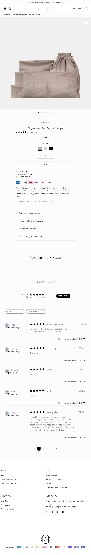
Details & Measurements (29, 213)
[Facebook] (46, 511)
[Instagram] (52, 511)
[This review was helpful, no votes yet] (80, 339)
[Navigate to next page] (56, 449)
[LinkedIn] (63, 511)
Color (45, 144)
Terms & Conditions (54, 479)
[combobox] (15, 311)
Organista (7, 14)
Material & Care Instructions (31, 221)
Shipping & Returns (27, 229)
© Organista (10, 547)
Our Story (5, 501)
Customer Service (8, 479)
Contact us (5, 505)
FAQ (3, 475)
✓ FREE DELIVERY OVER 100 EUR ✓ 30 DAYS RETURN (45, 2)
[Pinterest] (57, 511)
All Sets (15, 14)
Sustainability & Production (30, 236)
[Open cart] (86, 8)
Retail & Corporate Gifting (56, 487)
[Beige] (45, 148)
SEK (79, 9)
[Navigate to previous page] (34, 449)
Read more (63, 430)
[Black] (51, 148)
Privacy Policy (51, 475)
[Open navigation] (5, 9)
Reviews (49, 483)
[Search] (10, 8)
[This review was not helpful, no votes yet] (84, 339)
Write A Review (63, 296)
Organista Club (7, 509)
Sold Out (45, 164)
